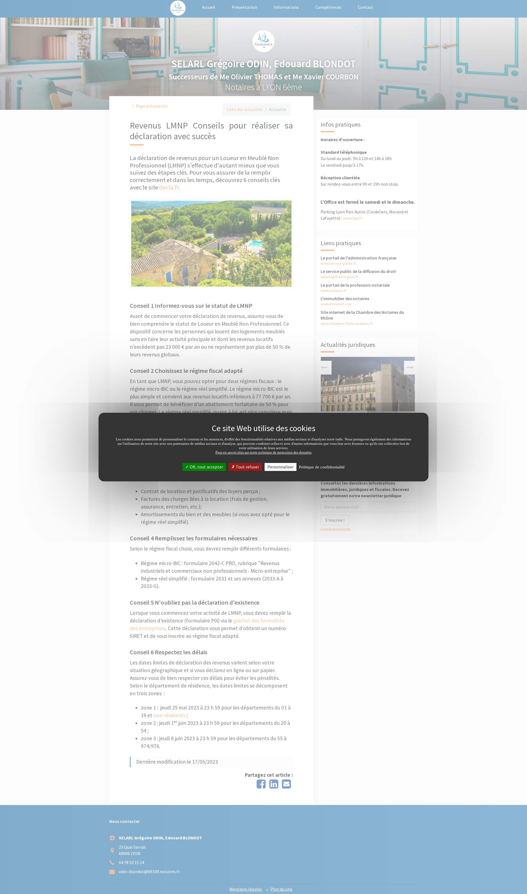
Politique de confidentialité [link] (322, 467)
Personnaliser (280, 467)
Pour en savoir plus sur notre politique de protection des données (263, 452)
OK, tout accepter (206, 467)
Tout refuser (247, 467)
